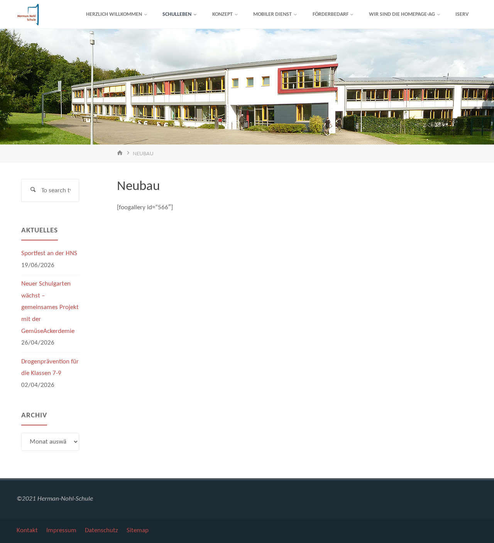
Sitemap (138, 530)
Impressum (61, 530)
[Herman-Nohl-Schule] (28, 14)
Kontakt (27, 530)
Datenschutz (101, 530)
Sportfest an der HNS (49, 253)
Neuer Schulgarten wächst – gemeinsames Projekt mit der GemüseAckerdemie (50, 307)
